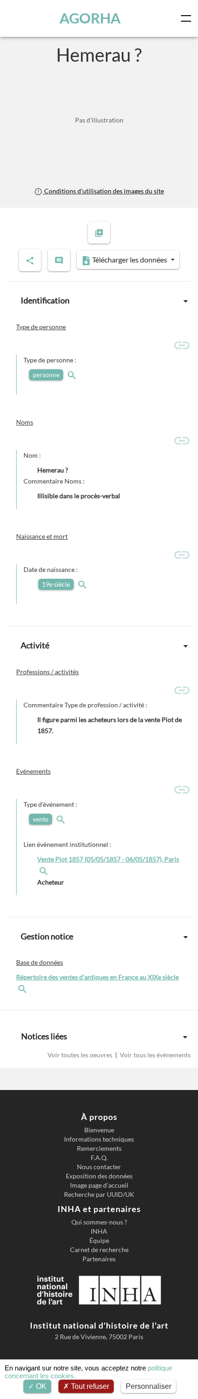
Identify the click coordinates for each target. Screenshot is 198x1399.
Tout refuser (89, 1386)
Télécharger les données (130, 259)
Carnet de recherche (99, 1249)
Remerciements (99, 1148)
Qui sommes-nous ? (99, 1222)
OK (40, 1386)
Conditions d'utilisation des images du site (103, 191)
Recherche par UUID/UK (99, 1194)
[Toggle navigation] (188, 18)
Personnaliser (148, 1386)
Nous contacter (99, 1167)
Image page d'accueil (99, 1185)
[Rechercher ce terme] (72, 375)
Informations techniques (99, 1139)
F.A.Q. (99, 1157)
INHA (99, 1231)
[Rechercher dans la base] (23, 988)
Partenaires (99, 1259)
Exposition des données (99, 1176)
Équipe (99, 1240)
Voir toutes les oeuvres (80, 1055)
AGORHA (90, 18)
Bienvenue (99, 1130)
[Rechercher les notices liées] (44, 870)
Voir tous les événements (154, 1055)
